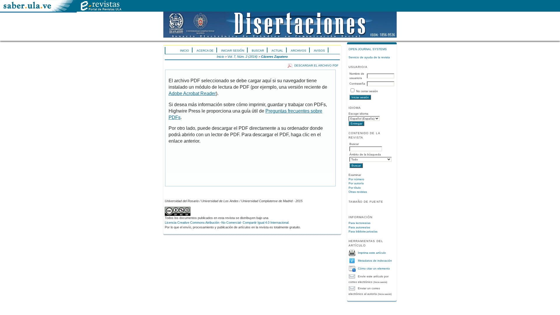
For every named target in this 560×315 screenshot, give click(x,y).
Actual (277, 50)
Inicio (184, 50)
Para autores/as (359, 227)
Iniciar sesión (232, 50)
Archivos (298, 50)
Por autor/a (356, 183)
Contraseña (357, 83)
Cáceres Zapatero (274, 56)
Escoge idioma (358, 113)
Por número (356, 179)
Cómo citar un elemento (374, 268)
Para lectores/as (359, 223)
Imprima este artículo (372, 252)
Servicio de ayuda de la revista (369, 57)
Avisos (319, 50)
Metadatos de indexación (375, 260)
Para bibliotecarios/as (363, 231)
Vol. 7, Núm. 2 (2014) (243, 56)
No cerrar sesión (367, 91)
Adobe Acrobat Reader (192, 93)
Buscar (258, 50)
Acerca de (205, 50)
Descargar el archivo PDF (316, 65)
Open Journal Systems (368, 49)
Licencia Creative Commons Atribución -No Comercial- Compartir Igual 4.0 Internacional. (227, 222)
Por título (355, 187)
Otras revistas (358, 191)
